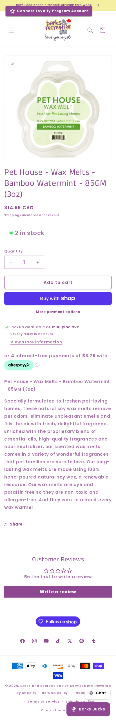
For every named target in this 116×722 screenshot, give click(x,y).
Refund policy (55, 692)
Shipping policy (79, 701)
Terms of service (43, 701)
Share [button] (16, 524)
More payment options (58, 311)
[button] (11, 30)
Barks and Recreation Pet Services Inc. (57, 685)
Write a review (58, 592)
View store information (36, 342)
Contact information (61, 710)
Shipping (11, 215)
